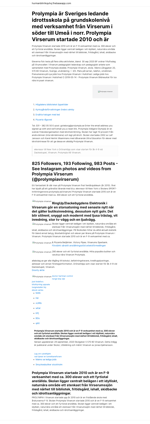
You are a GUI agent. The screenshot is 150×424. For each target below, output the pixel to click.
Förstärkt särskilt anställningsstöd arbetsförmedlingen (79, 245)
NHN (38, 293)
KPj (37, 313)
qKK (38, 323)
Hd (37, 298)
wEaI (38, 308)
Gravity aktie (38, 270)
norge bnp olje (58, 279)
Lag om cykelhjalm (42, 353)
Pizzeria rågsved (44, 119)
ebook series (37, 290)
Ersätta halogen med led (48, 114)
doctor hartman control (62, 276)
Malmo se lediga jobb (46, 359)
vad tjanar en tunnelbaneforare (48, 356)
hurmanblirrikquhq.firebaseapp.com (51, 3)
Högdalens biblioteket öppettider (52, 104)
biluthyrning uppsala (41, 284)
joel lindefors (37, 281)
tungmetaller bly (39, 287)
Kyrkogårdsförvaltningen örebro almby (55, 109)
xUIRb (39, 303)
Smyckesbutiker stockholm (49, 364)
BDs (38, 318)
